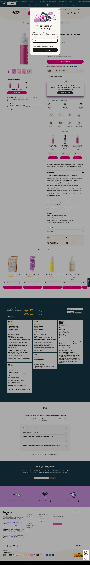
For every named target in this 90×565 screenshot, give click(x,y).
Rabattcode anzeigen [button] (45, 50)
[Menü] (88, 550)
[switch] (85, 558)
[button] (59, 9)
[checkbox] (45, 37)
